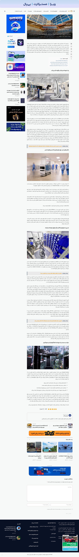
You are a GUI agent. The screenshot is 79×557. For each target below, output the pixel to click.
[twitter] (71, 46)
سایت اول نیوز (34, 405)
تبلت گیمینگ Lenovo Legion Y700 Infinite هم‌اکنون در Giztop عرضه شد (13, 100)
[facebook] (71, 44)
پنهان (61, 58)
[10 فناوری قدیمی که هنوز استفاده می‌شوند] (34, 447)
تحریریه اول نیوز (39, 460)
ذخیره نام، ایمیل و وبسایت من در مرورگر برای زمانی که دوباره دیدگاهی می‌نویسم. (59, 509)
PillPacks (53, 209)
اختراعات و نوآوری (65, 20)
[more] (71, 58)
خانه (70, 20)
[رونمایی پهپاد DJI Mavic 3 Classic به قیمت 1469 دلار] (65, 447)
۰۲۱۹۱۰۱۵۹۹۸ (53, 541)
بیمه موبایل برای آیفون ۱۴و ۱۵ (33, 530)
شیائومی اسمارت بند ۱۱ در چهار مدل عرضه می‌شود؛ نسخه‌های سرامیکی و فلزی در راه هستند (13, 92)
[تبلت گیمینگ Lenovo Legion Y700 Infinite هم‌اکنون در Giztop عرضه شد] (22, 100)
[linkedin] (71, 54)
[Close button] (77, 535)
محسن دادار (67, 29)
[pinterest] (71, 49)
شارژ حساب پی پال (35, 523)
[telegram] (71, 52)
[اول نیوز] (71, 11)
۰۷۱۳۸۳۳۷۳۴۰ (53, 537)
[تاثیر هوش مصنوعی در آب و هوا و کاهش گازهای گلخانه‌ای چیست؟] (50, 447)
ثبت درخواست (70, 549)
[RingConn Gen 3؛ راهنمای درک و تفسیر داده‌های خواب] (22, 85)
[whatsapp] (71, 57)
